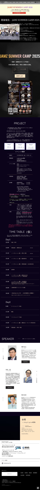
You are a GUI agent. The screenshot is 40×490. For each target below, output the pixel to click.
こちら (13, 202)
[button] (17, 2)
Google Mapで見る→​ (25, 433)
